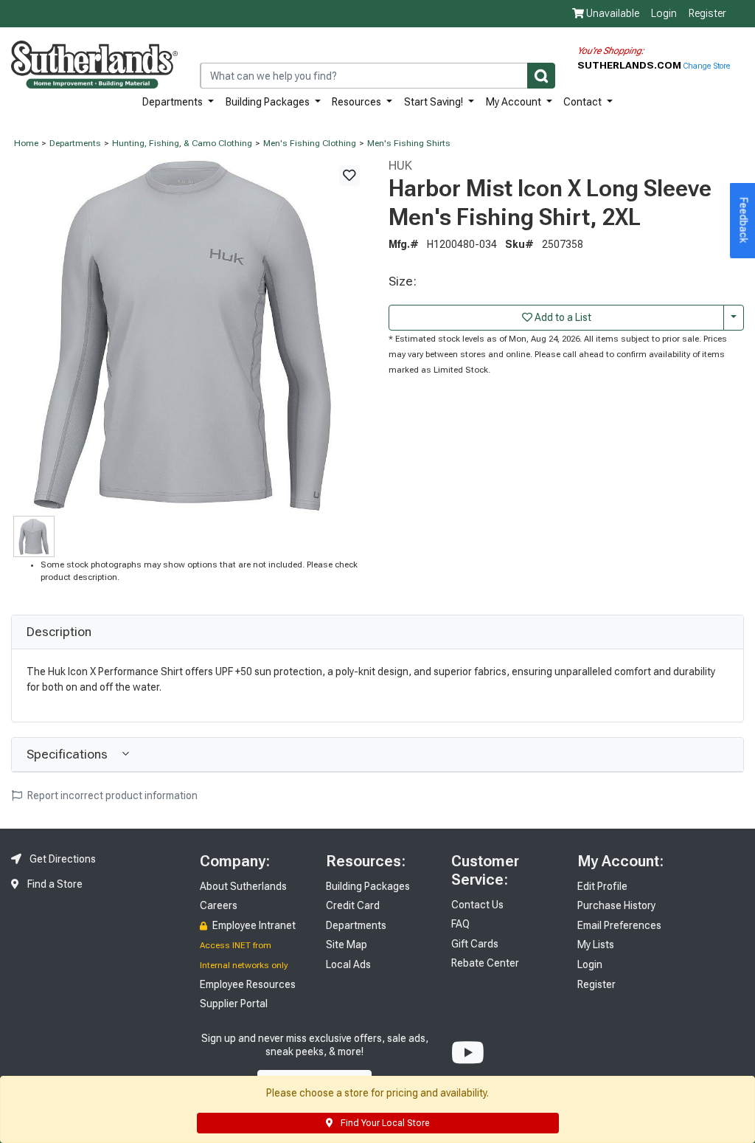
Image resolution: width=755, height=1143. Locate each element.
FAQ (460, 924)
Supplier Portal (234, 1003)
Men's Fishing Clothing (309, 143)
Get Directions (61, 859)
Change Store (706, 66)
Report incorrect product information (111, 795)
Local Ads (348, 964)
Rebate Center (485, 963)
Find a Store (54, 884)
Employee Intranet (253, 925)
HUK (400, 165)
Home (26, 143)
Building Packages (269, 102)
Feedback (744, 221)
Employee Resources (248, 984)
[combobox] (377, 76)
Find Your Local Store (383, 1123)
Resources (357, 102)
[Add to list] (349, 175)
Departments (173, 102)
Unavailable (611, 13)
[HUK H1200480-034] (188, 335)
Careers (218, 905)
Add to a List (561, 317)
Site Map (346, 944)
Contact (583, 102)
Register (707, 13)
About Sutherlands (243, 886)
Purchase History (616, 905)
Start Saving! (434, 102)
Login (664, 13)
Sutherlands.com (630, 65)
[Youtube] (467, 1053)
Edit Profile (602, 886)
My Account (514, 102)
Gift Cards (474, 944)
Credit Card (353, 905)
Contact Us (477, 905)
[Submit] (541, 76)
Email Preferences (619, 925)
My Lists (595, 944)
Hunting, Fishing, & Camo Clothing (182, 143)
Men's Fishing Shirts (408, 143)
